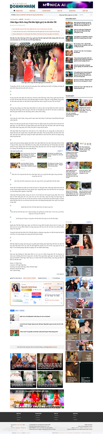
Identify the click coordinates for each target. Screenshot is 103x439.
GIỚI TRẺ (85, 11)
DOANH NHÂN (46, 11)
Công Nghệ (75, 419)
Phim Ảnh (56, 417)
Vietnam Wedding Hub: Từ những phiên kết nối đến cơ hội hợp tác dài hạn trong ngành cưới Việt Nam (35, 34)
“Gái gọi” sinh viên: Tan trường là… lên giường (83, 51)
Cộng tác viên (23, 427)
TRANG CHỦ (19, 11)
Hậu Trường (19, 417)
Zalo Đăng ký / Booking (30, 278)
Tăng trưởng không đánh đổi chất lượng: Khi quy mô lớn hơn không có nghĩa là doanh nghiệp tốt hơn (83, 59)
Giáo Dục (74, 415)
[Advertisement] (37, 340)
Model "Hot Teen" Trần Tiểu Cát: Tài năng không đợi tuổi (83, 87)
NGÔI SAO (32, 11)
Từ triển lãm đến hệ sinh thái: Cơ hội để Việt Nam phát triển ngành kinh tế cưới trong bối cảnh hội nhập (36, 31)
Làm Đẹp (18, 419)
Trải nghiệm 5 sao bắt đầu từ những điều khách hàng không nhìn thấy (83, 37)
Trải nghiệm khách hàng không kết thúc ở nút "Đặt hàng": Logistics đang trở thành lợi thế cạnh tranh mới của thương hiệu (83, 74)
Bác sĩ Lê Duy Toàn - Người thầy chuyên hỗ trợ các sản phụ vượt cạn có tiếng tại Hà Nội (83, 45)
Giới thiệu (13, 427)
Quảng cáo (18, 427)
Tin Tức (18, 415)
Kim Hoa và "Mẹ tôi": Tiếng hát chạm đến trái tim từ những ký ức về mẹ (83, 80)
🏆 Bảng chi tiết (48, 283)
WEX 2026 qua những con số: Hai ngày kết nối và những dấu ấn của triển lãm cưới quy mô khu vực (82, 24)
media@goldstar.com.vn (50, 347)
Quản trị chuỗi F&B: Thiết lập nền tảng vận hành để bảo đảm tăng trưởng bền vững (82, 31)
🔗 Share (36, 296)
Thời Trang (56, 415)
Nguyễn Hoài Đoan (29, 287)
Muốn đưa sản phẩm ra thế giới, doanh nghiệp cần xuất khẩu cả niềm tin (83, 66)
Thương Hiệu (38, 419)
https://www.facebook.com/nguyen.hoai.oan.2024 (52, 300)
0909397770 (77, 427)
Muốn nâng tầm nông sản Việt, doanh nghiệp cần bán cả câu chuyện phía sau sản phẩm (32, 29)
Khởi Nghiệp (38, 415)
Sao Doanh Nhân (19, 424)
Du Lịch (74, 417)
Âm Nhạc (56, 419)
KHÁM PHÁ (72, 11)
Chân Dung (37, 417)
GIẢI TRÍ (59, 11)
